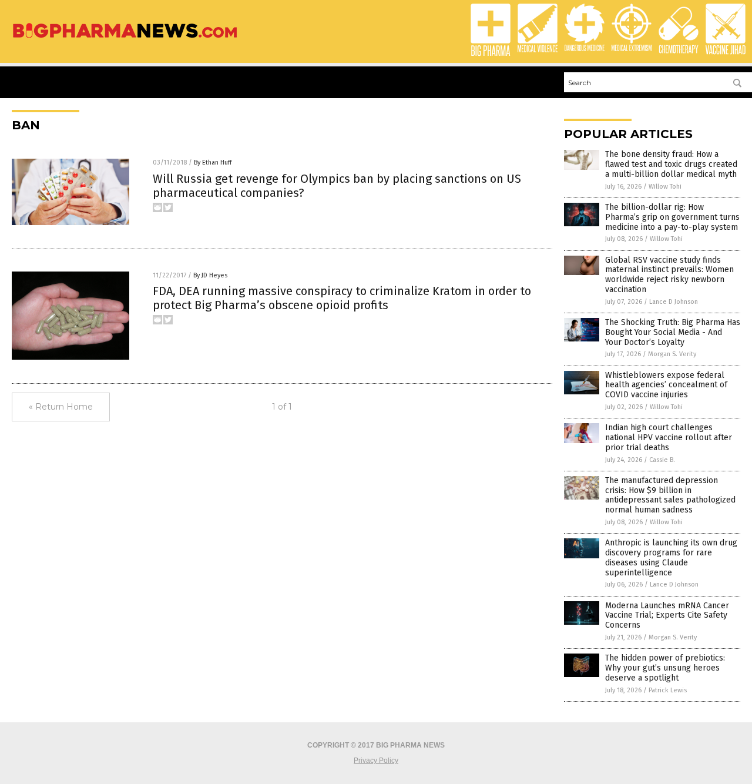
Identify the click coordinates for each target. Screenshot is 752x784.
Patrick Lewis (668, 690)
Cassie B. (662, 460)
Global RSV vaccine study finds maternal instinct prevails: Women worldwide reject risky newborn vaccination (669, 274)
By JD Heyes (210, 275)
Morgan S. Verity (672, 354)
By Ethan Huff (212, 162)
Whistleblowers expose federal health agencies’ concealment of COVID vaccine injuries (666, 385)
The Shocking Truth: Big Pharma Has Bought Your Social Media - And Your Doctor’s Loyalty (672, 332)
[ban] (125, 39)
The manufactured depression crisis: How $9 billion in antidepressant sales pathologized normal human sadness (670, 495)
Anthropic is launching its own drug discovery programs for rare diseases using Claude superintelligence (671, 557)
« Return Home (61, 406)
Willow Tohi (665, 186)
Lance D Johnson (673, 302)
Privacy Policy (376, 760)
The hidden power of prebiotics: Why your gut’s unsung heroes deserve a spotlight (665, 668)
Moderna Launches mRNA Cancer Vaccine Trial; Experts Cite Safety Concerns (667, 616)
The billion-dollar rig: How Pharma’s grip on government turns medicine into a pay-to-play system (672, 217)
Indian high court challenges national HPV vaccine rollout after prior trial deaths (668, 438)
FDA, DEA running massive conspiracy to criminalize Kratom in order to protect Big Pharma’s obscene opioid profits (342, 298)
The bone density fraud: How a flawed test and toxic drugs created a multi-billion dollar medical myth (671, 164)
